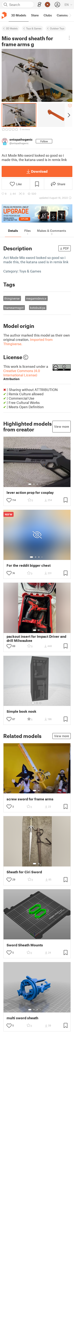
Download (39, 171)
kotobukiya (37, 307)
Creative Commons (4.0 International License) (21, 375)
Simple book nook (21, 711)
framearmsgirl (14, 307)
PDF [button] (66, 248)
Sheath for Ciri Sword (24, 872)
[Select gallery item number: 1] (29, 484)
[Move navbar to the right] (70, 15)
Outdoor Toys (57, 28)
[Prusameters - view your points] (47, 4)
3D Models (12, 28)
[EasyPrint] (39, 4)
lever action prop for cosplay (30, 492)
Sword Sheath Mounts (25, 945)
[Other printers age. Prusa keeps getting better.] (37, 213)
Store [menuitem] (35, 15)
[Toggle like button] (9, 500)
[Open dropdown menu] (69, 37)
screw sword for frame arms (30, 799)
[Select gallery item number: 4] (40, 484)
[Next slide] (68, 115)
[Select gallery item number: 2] (34, 484)
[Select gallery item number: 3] (37, 484)
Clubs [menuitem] (48, 15)
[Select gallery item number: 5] (43, 484)
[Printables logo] (4, 15)
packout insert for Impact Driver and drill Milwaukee (36, 638)
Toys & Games (34, 28)
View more (61, 426)
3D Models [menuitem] (18, 15)
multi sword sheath (22, 1018)
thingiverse (12, 298)
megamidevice (36, 298)
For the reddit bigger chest (29, 565)
